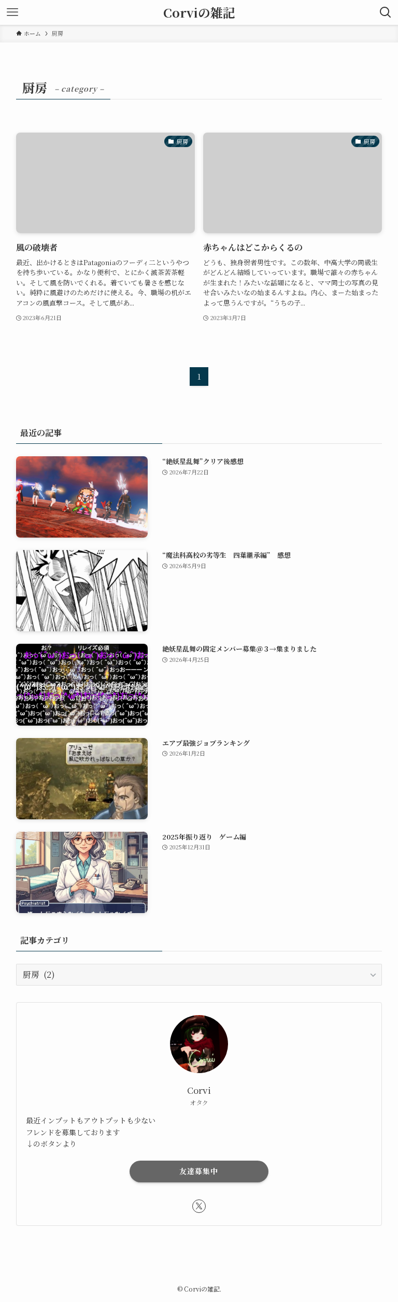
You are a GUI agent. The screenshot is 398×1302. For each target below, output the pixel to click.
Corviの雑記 (199, 12)
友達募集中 (198, 1171)
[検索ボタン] (385, 12)
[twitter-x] (199, 1206)
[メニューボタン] (12, 12)
